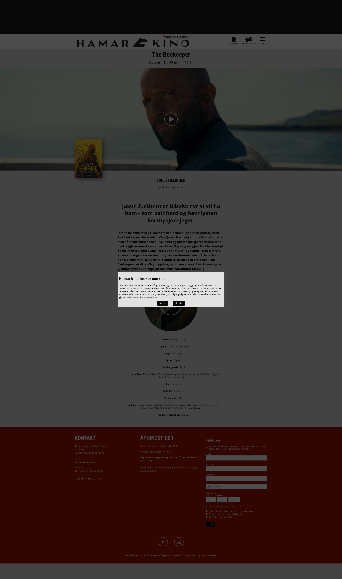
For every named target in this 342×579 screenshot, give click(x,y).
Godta (179, 303)
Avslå (162, 303)
